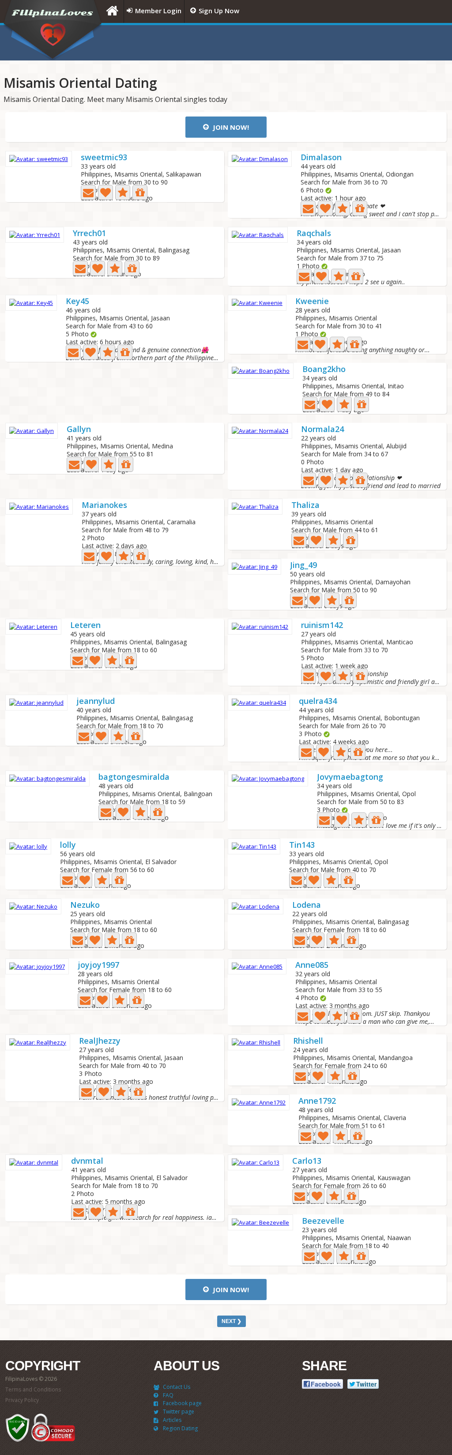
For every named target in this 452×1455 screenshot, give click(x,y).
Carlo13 (306, 1161)
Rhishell (308, 1041)
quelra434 (318, 701)
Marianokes (104, 505)
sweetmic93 (104, 157)
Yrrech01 (89, 233)
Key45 (77, 301)
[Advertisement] (338, 43)
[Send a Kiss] (105, 192)
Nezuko (85, 905)
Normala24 (322, 429)
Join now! (230, 127)
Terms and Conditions (33, 1389)
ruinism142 (322, 625)
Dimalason (321, 157)
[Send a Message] (88, 192)
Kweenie (312, 301)
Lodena (306, 905)
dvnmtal (87, 1161)
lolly (68, 845)
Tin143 (302, 845)
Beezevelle (323, 1221)
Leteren (85, 625)
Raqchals (314, 233)
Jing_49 (303, 565)
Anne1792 (317, 1101)
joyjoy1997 (98, 965)
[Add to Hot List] (122, 192)
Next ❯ (231, 1321)
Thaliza (305, 505)
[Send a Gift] (139, 192)
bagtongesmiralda (134, 777)
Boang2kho (324, 369)
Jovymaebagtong (350, 777)
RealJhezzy (100, 1041)
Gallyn (79, 429)
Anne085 (311, 965)
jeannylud (95, 701)
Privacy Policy (22, 1400)
